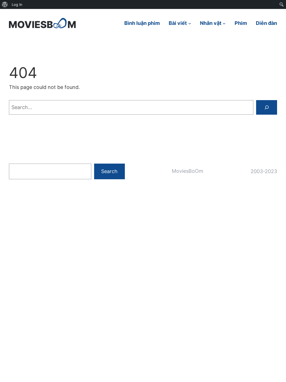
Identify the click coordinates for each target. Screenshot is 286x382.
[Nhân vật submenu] (224, 23)
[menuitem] (5, 4)
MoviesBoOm (187, 171)
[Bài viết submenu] (189, 23)
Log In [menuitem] (17, 4)
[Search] (266, 107)
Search (109, 171)
